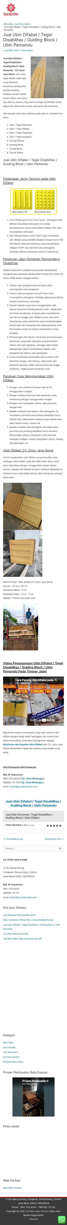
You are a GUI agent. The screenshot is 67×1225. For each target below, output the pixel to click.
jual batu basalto (11, 1057)
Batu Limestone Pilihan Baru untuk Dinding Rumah (28, 920)
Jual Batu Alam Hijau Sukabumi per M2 (22, 938)
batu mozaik (9, 1047)
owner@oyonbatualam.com (23, 786)
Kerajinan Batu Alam (13, 1062)
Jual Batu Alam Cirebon (37, 1211)
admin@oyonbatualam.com (23, 897)
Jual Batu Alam (12, 50)
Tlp (23, 778)
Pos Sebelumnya (13, 839)
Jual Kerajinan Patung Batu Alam (19, 915)
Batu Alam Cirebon (12, 1188)
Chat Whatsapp (34, 778)
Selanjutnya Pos (54, 839)
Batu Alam (8, 1042)
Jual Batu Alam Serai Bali (15, 934)
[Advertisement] (33, 989)
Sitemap (33, 1219)
